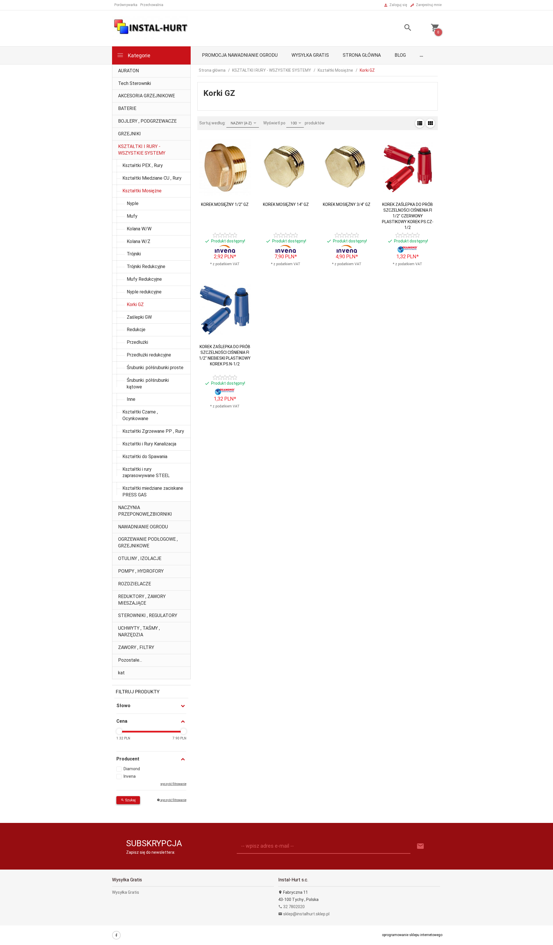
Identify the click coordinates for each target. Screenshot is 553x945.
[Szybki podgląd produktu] (241, 141)
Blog (400, 55)
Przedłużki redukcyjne (149, 355)
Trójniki (134, 254)
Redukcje (136, 329)
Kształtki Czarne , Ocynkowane (140, 415)
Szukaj (130, 800)
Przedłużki (137, 342)
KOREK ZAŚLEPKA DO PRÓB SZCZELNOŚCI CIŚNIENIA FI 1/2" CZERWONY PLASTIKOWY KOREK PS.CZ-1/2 (407, 216)
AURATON (128, 70)
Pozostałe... (130, 660)
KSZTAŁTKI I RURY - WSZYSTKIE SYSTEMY (141, 150)
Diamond (132, 768)
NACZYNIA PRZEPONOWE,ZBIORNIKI (145, 511)
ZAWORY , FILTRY (136, 647)
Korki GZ (135, 304)
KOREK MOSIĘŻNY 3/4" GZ (346, 204)
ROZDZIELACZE (134, 584)
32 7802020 (293, 906)
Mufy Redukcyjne (144, 279)
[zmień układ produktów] (419, 123)
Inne (131, 399)
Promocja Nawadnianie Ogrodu (240, 55)
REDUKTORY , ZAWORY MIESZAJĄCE (142, 600)
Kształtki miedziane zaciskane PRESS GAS (152, 491)
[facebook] (116, 935)
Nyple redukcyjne (144, 292)
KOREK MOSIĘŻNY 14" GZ (286, 204)
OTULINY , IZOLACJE (139, 558)
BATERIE (127, 108)
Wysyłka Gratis (310, 55)
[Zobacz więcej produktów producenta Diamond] (407, 249)
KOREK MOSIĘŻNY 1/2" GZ (225, 204)
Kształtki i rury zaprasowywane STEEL (146, 472)
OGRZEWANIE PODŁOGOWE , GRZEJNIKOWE (148, 542)
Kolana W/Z (138, 241)
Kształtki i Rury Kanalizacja (149, 444)
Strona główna (362, 55)
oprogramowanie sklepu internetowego (412, 935)
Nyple (133, 203)
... (421, 55)
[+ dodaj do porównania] (241, 167)
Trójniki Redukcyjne (146, 266)
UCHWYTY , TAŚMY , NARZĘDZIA (139, 631)
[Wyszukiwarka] (400, 28)
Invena (130, 776)
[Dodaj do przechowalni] (241, 154)
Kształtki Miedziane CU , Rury (151, 178)
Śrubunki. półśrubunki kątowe (148, 383)
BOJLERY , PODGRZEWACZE (147, 121)
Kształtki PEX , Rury (142, 165)
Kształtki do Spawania (144, 456)
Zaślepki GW (139, 317)
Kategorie (138, 55)
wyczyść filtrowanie (173, 800)
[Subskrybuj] (420, 846)
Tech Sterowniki (134, 83)
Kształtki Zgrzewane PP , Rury (153, 431)
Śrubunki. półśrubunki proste (155, 367)
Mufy (132, 216)
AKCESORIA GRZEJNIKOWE (146, 95)
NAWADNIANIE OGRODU (143, 527)
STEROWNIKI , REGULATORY (147, 615)
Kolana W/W (139, 228)
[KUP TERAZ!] (241, 184)
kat (121, 672)
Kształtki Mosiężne (142, 190)
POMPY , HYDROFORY (141, 571)
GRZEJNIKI (129, 133)
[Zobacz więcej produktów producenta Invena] (225, 249)
